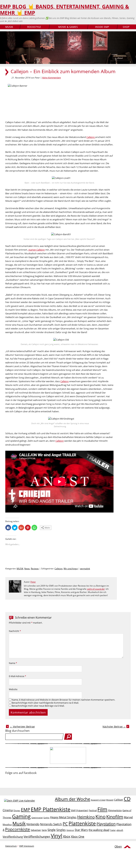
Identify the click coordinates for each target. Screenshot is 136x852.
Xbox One (77, 836)
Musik (19, 823)
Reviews (35, 568)
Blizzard (109, 800)
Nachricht (15, 631)
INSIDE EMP (102, 27)
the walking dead (99, 830)
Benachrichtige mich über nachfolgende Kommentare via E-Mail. (45, 702)
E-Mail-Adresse (17, 676)
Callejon (90, 137)
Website (13, 689)
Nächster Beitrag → (114, 726)
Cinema (8, 810)
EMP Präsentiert (79, 810)
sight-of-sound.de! (96, 588)
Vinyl (56, 835)
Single (51, 830)
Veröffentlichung (13, 836)
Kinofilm (114, 817)
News (27, 568)
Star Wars (81, 830)
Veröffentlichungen (37, 836)
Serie (44, 830)
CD (127, 798)
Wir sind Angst (71, 568)
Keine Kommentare (51, 77)
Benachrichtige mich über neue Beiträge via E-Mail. (38, 705)
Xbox (66, 836)
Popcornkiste (17, 829)
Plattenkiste (82, 823)
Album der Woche (72, 799)
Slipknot (70, 830)
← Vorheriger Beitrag (22, 726)
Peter (33, 581)
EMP (25, 809)
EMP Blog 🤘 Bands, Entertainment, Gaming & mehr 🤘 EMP (64, 9)
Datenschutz (11, 846)
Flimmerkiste (115, 810)
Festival (93, 810)
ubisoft (119, 830)
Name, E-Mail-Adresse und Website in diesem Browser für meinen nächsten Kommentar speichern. (63, 699)
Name (13, 663)
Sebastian (36, 830)
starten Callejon (36, 249)
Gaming (21, 816)
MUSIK (9, 27)
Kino (100, 816)
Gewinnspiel (37, 817)
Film (102, 809)
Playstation (106, 823)
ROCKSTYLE (34, 27)
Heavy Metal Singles (63, 817)
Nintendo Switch (51, 824)
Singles (61, 830)
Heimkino (86, 816)
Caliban (118, 799)
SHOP (126, 27)
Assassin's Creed (98, 800)
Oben (118, 846)
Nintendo (32, 824)
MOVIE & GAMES (68, 27)
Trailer (113, 830)
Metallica (7, 824)
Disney (16, 810)
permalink (85, 568)
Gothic (46, 817)
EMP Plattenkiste (50, 809)
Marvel (128, 817)
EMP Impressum (26, 846)
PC (65, 823)
